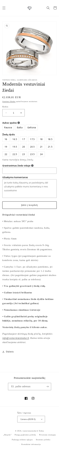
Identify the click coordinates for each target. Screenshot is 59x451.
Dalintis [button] (10, 352)
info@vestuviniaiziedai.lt (15, 338)
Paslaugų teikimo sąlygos (22, 440)
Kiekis (5, 106)
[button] (3, 8)
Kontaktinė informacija (31, 444)
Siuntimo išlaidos (9, 101)
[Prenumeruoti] (47, 386)
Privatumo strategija (47, 435)
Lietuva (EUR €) (28, 419)
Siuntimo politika (43, 440)
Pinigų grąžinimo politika (25, 435)
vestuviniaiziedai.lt (30, 431)
